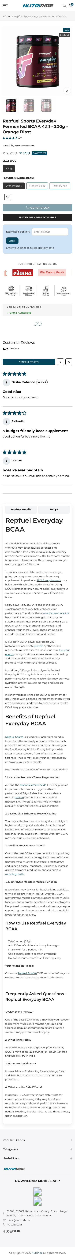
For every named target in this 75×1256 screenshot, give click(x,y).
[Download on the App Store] (37, 1201)
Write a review (29, 361)
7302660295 (15, 1224)
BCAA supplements (49, 580)
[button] (10, 138)
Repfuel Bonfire (27, 973)
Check (12, 240)
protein (38, 646)
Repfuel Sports (14, 736)
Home (6, 16)
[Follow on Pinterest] (14, 1231)
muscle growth (14, 874)
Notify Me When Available (37, 217)
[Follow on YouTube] (18, 1231)
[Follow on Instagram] (11, 1231)
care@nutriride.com (20, 1220)
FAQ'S (54, 509)
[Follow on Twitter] (7, 1231)
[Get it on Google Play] (37, 1191)
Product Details (21, 509)
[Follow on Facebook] (4, 1231)
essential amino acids (56, 613)
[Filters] (60, 361)
